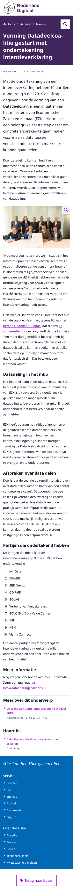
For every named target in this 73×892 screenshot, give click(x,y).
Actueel (25, 24)
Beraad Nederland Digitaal (22, 326)
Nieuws (41, 24)
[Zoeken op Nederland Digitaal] (65, 24)
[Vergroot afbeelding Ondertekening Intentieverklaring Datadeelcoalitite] (66, 210)
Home (11, 24)
